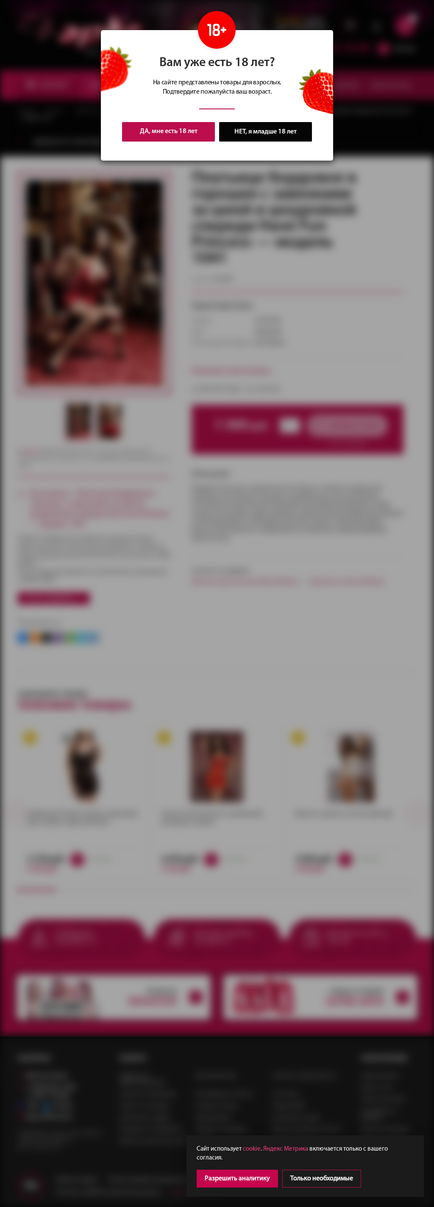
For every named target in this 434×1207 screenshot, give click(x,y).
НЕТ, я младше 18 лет (265, 131)
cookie (252, 1149)
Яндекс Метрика (285, 1149)
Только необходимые (321, 1178)
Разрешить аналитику (237, 1178)
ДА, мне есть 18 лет (169, 131)
